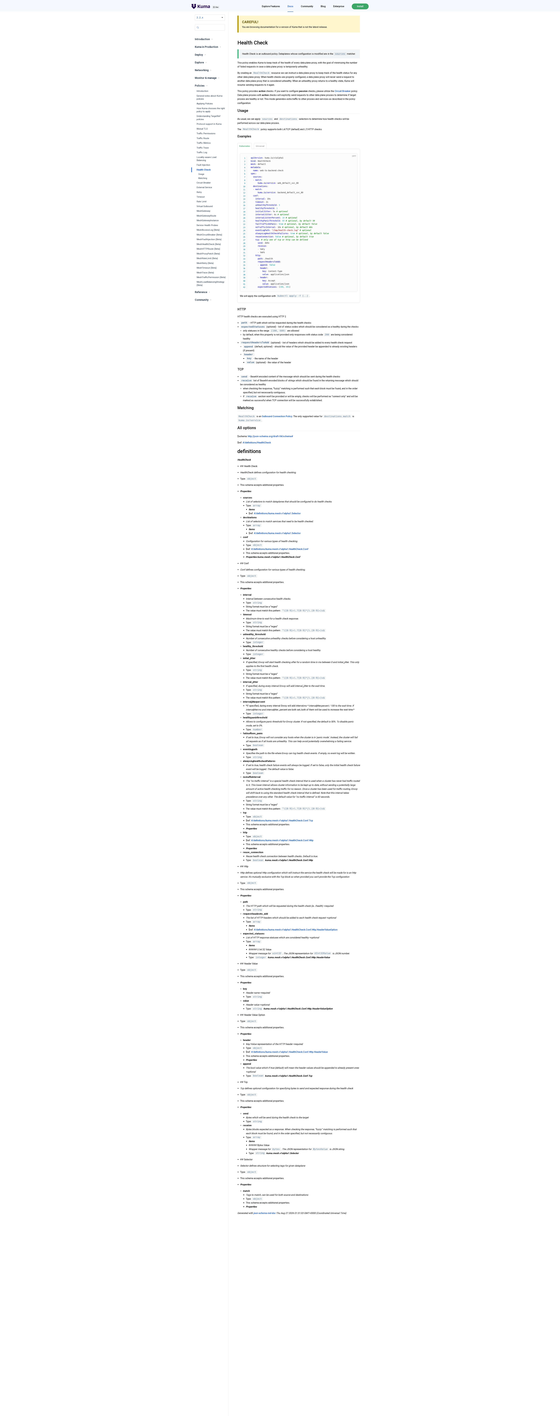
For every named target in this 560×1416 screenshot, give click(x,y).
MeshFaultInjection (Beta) (209, 239)
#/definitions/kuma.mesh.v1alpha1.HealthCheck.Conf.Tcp (282, 820)
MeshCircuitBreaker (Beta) (209, 234)
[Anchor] (234, 42)
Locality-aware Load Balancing (206, 159)
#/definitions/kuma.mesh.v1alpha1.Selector (277, 513)
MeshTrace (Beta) (205, 272)
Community (307, 6)
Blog (323, 6)
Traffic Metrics (204, 143)
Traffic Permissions (206, 133)
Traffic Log (202, 152)
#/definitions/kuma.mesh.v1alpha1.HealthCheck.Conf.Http (282, 840)
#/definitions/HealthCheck (257, 442)
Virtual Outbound (205, 206)
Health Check (204, 169)
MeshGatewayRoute (206, 215)
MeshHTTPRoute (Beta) (208, 249)
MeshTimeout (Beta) (207, 268)
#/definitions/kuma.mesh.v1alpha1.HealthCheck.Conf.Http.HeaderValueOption (295, 929)
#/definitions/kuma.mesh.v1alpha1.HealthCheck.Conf (279, 549)
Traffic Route (203, 138)
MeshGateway (203, 211)
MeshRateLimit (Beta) (207, 258)
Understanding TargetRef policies (208, 118)
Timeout (201, 197)
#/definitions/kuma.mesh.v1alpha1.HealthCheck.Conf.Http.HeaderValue (289, 1052)
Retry (199, 192)
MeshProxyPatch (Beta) (208, 253)
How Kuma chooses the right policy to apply (211, 110)
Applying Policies (205, 103)
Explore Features (271, 6)
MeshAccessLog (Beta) (208, 230)
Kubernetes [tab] (244, 146)
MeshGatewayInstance (208, 220)
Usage (201, 174)
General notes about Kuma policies (209, 97)
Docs (290, 6)
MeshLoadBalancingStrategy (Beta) (210, 283)
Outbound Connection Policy (277, 416)
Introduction (202, 91)
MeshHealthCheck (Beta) (209, 244)
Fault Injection (203, 165)
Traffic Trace (203, 147)
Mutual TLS (202, 128)
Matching (202, 178)
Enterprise (338, 6)
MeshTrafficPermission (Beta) (211, 277)
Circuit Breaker (204, 182)
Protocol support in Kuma (209, 124)
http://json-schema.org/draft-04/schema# (270, 436)
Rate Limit (201, 201)
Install (360, 6)
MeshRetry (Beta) (205, 263)
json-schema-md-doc (264, 1213)
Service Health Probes (207, 225)
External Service (204, 187)
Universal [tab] (260, 146)
